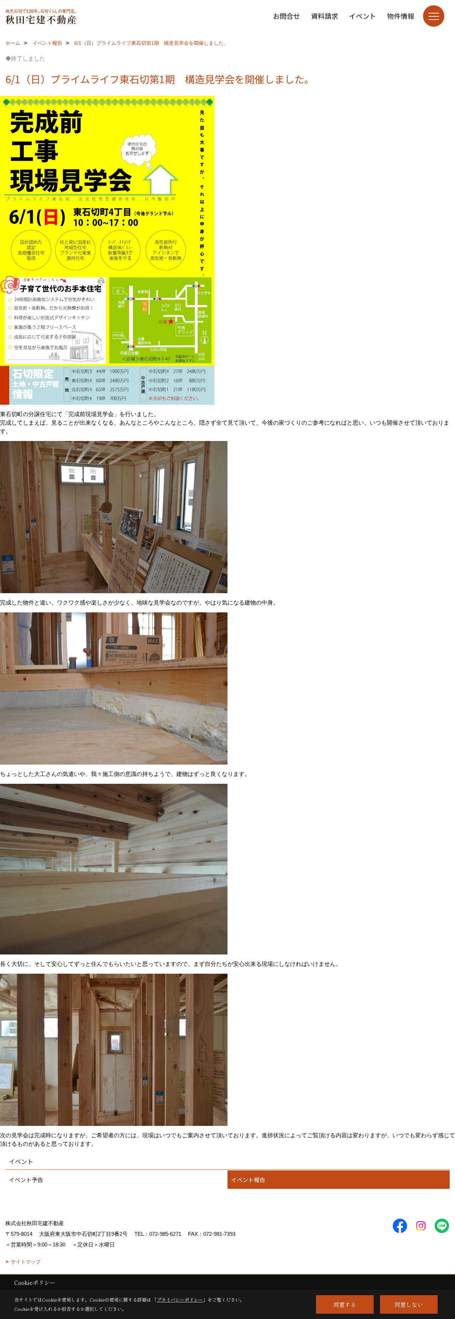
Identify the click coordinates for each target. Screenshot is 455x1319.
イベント (362, 16)
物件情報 (400, 16)
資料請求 (324, 16)
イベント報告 (248, 1179)
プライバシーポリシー (180, 1299)
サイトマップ (26, 1262)
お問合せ (286, 16)
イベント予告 (26, 1179)
